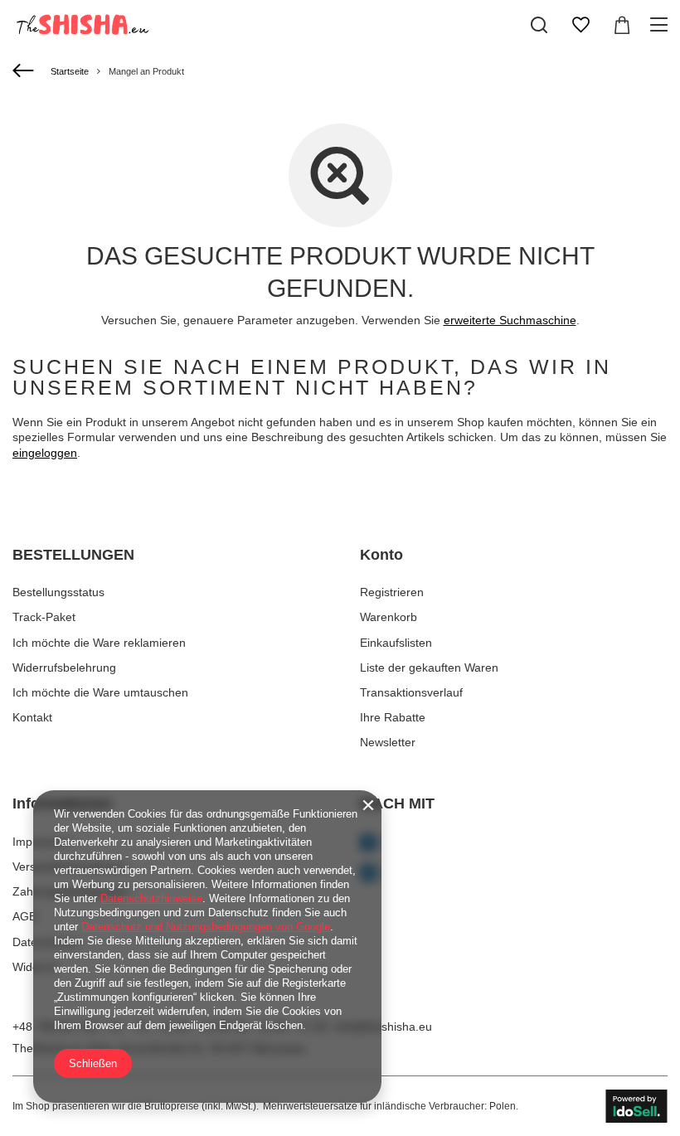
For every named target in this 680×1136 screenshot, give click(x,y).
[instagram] (514, 874)
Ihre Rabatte (392, 717)
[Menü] (661, 25)
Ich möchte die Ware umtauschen (100, 692)
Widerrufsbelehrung (64, 667)
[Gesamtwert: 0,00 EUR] (622, 25)
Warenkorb (388, 617)
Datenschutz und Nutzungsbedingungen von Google (205, 926)
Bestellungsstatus (58, 592)
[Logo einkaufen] (81, 24)
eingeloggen (44, 452)
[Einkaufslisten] (580, 25)
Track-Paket (43, 617)
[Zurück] (25, 71)
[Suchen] (539, 25)
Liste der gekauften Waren (429, 667)
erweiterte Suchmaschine (510, 320)
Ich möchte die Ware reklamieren (99, 642)
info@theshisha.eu (383, 1026)
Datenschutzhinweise (151, 898)
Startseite (70, 71)
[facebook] (514, 844)
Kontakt (32, 717)
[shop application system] (636, 1106)
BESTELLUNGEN (73, 554)
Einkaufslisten (396, 642)
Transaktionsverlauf (411, 692)
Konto (381, 554)
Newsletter (387, 742)
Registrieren (392, 592)
